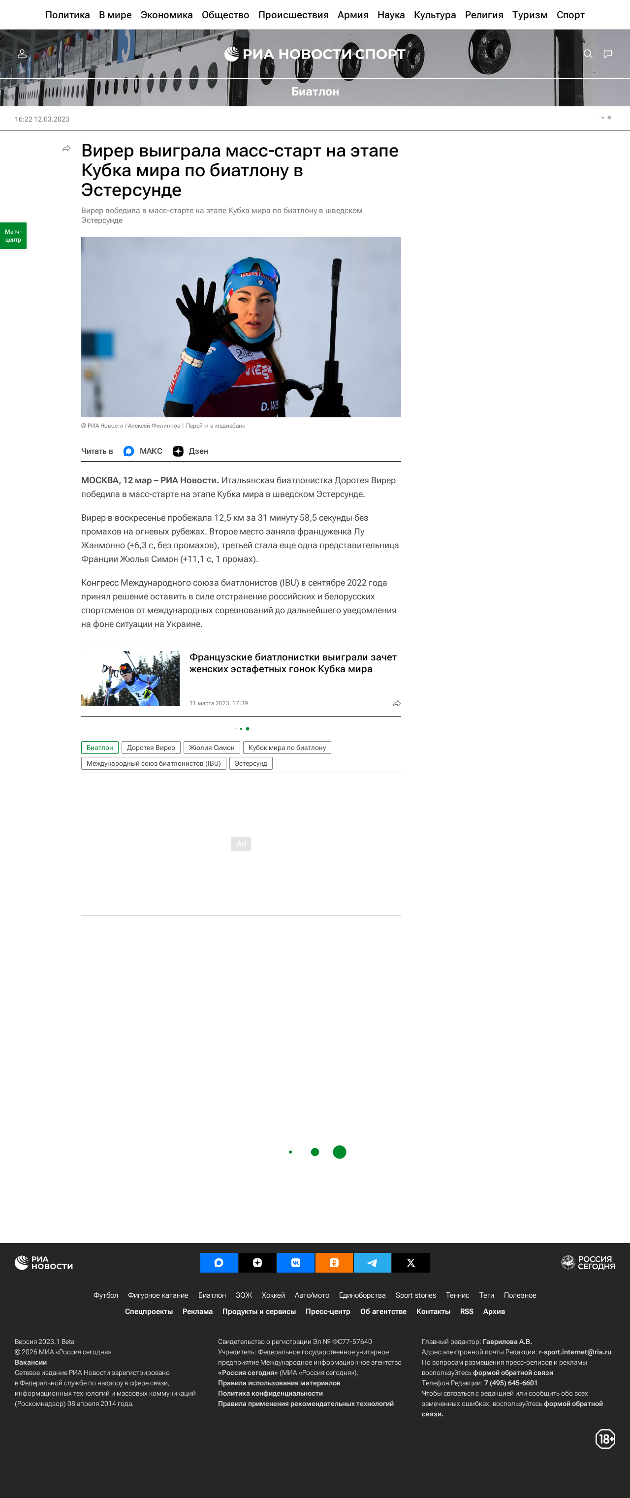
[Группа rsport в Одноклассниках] (334, 1263)
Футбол (106, 1295)
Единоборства (362, 1295)
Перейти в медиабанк (215, 425)
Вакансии (31, 1362)
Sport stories (416, 1295)
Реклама (198, 1311)
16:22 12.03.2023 (42, 119)
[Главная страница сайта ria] (281, 54)
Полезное (520, 1295)
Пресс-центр (328, 1311)
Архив (494, 1311)
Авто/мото (312, 1295)
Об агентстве (383, 1311)
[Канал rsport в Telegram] (372, 1263)
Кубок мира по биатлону (287, 747)
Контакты (433, 1311)
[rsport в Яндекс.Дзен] (257, 1263)
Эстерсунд (251, 763)
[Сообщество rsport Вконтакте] (296, 1263)
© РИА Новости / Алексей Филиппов (131, 425)
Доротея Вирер (151, 747)
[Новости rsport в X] (411, 1263)
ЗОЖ (244, 1295)
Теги (486, 1295)
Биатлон (100, 747)
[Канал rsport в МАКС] (219, 1263)
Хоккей (273, 1295)
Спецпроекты (149, 1311)
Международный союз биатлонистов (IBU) (154, 763)
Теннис (458, 1295)
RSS (466, 1311)
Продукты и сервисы (259, 1311)
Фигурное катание (158, 1295)
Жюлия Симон (212, 747)
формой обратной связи (513, 1372)
